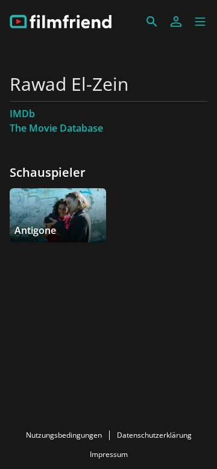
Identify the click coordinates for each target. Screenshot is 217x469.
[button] (200, 22)
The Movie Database (56, 128)
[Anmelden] (176, 22)
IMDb (22, 113)
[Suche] (152, 22)
